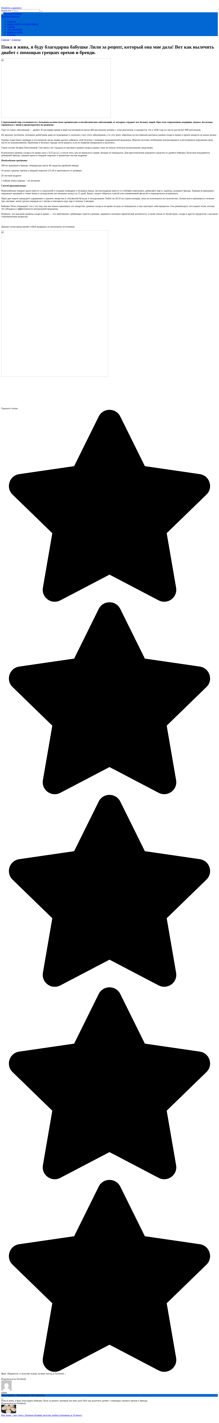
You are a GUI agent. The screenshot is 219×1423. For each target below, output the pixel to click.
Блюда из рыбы (15, 32)
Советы (11, 26)
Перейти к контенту (11, 8)
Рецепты (11, 21)
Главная (11, 34)
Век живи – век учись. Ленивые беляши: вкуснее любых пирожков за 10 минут (41, 1415)
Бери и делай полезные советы (22, 24)
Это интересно (14, 29)
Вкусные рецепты (10, 16)
